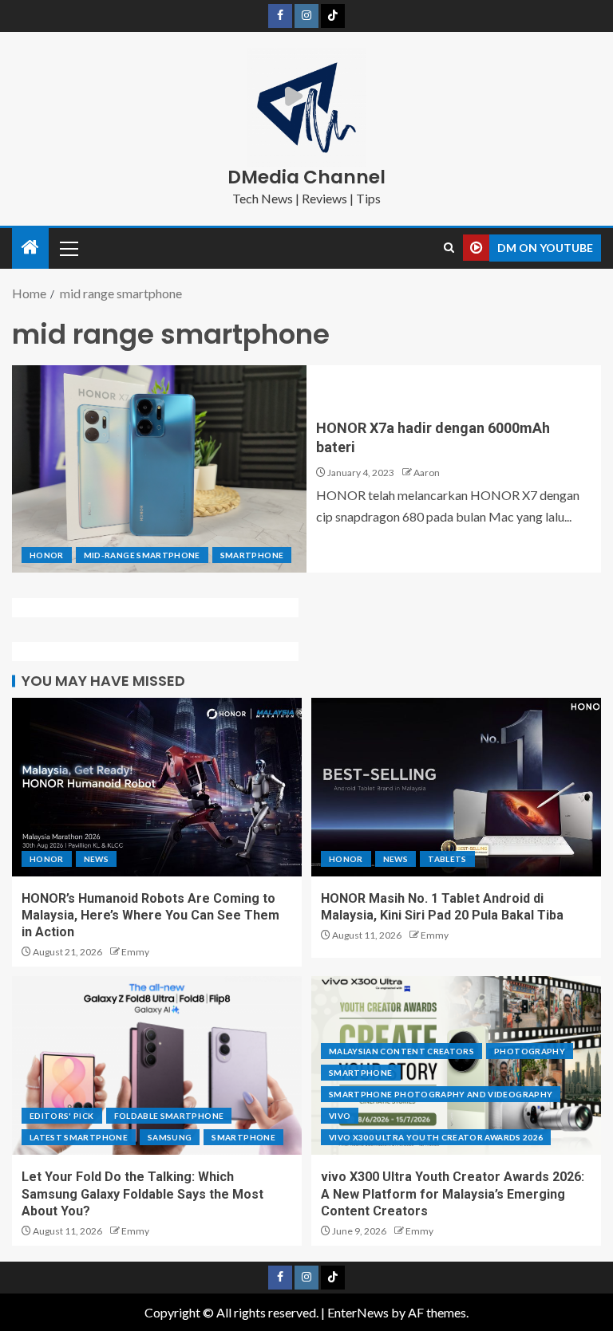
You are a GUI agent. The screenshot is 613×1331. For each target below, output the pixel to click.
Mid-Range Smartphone (142, 555)
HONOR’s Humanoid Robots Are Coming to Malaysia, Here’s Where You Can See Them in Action (150, 915)
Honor (47, 555)
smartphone (252, 555)
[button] (68, 248)
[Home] (30, 247)
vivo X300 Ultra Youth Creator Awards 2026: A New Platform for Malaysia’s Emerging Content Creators (452, 1194)
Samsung (170, 1137)
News (96, 859)
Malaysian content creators (401, 1051)
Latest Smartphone (79, 1137)
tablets (447, 859)
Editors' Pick (62, 1115)
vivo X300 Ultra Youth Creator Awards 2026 (436, 1137)
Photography (529, 1051)
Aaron (426, 472)
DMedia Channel (306, 177)
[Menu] (68, 248)
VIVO (339, 1115)
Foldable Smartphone (169, 1115)
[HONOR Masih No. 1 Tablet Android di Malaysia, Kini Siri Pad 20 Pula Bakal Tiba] (456, 787)
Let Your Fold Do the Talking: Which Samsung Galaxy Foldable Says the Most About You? (142, 1194)
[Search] (449, 248)
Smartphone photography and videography (440, 1094)
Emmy (135, 952)
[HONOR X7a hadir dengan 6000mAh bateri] (159, 469)
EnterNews (358, 1312)
